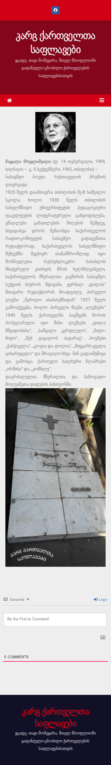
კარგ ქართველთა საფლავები (55, 42)
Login (102, 599)
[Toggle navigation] (102, 100)
